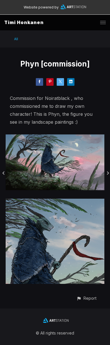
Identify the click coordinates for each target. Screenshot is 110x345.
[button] (86, 298)
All (16, 39)
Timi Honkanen (24, 22)
